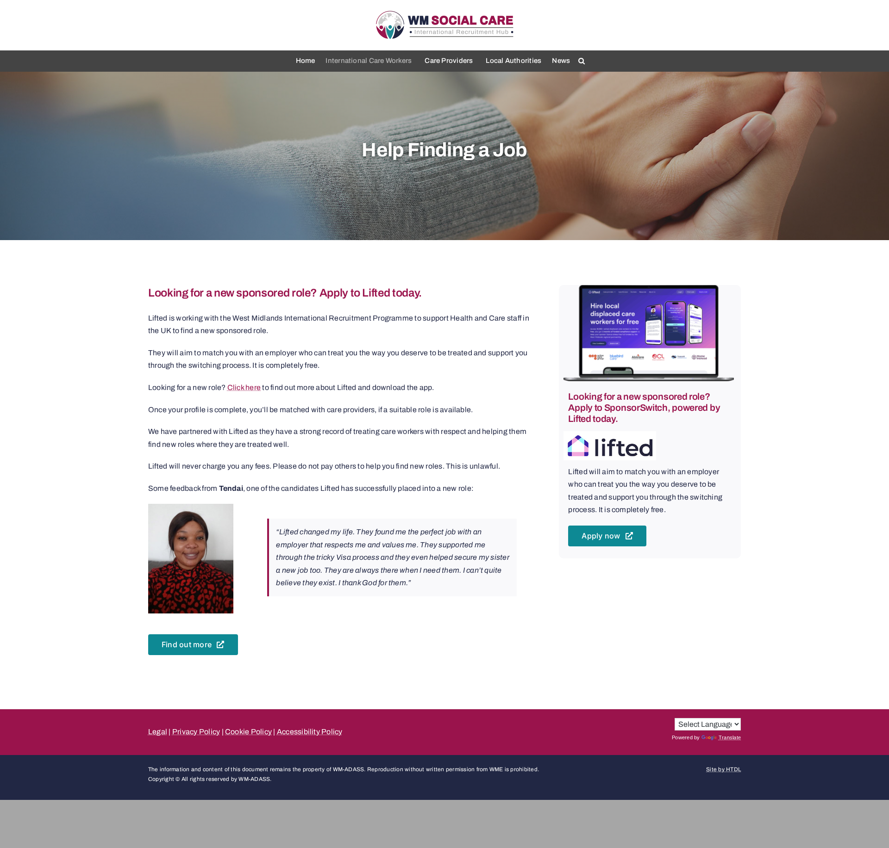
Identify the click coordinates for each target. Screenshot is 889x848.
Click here (244, 387)
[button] (581, 60)
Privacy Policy (196, 732)
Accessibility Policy (310, 732)
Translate (730, 737)
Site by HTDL (723, 769)
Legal (157, 732)
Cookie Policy (248, 732)
